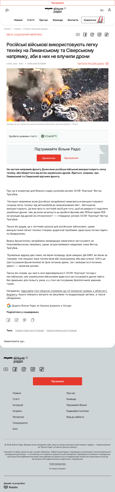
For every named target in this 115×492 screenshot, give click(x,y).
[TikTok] (42, 369)
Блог (15, 428)
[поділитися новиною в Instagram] (92, 34)
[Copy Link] (32, 320)
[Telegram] (33, 369)
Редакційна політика (77, 410)
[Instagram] (24, 369)
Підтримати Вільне (76, 404)
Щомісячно (48, 158)
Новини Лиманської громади (61, 330)
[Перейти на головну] (55, 10)
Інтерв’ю (17, 410)
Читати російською (91, 63)
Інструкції (18, 404)
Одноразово (71, 158)
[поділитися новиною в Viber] (24, 320)
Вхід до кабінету (75, 416)
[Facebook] (15, 369)
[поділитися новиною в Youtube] (78, 34)
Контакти (73, 19)
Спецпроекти (20, 422)
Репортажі (18, 416)
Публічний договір (57, 464)
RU (102, 10)
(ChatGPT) (51, 136)
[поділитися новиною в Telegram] (99, 34)
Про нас (43, 19)
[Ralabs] (14, 486)
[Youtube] (6, 369)
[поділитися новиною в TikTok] (106, 34)
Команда (58, 19)
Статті (30, 19)
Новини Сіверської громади (29, 330)
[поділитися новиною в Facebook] (85, 34)
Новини (18, 19)
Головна (7, 29)
